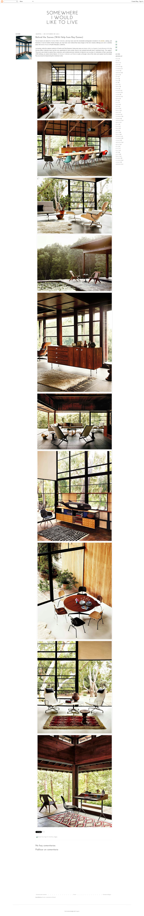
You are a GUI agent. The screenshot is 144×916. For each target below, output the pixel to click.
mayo (117, 58)
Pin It (43, 832)
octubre (118, 70)
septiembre (118, 72)
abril (117, 60)
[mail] (116, 47)
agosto (117, 74)
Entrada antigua (107, 894)
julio (117, 76)
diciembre (118, 66)
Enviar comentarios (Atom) (49, 897)
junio (117, 78)
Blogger (77, 911)
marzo (117, 84)
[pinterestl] (116, 42)
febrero (117, 62)
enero (117, 64)
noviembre (118, 68)
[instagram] (116, 44)
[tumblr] (116, 50)
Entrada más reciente (41, 894)
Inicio (74, 894)
